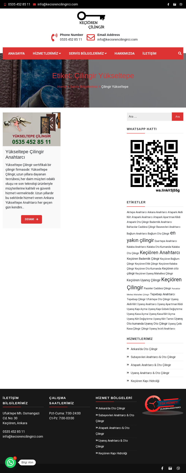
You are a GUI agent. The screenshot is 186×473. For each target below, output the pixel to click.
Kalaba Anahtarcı (136, 246)
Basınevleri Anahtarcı (168, 226)
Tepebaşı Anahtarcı (162, 294)
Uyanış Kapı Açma (137, 309)
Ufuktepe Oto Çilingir (158, 299)
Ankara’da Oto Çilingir (144, 349)
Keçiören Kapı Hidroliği (145, 381)
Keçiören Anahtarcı (160, 252)
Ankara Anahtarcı (157, 212)
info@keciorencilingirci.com (58, 4)
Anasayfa (16, 53)
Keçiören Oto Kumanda (148, 268)
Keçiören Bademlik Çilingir (143, 258)
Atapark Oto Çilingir (138, 222)
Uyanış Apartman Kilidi (170, 304)
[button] (10, 462)
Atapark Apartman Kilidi (166, 217)
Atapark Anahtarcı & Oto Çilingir (151, 365)
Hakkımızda (125, 53)
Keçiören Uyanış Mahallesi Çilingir (154, 273)
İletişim (149, 53)
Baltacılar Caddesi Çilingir (141, 226)
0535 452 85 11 (19, 4)
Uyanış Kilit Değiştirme (140, 318)
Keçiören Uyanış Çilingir (144, 280)
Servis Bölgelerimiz (86, 53)
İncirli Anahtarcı (166, 328)
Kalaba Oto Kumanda (159, 246)
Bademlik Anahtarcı (161, 222)
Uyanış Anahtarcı (147, 304)
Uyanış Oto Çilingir (155, 323)
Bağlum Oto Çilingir (158, 233)
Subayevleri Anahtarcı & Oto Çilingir (153, 357)
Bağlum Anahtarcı (137, 233)
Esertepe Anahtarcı (166, 241)
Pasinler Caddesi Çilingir (157, 288)
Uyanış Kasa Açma (137, 313)
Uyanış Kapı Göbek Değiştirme (165, 309)
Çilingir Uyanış (149, 328)
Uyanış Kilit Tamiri (163, 318)
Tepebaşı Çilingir (136, 299)
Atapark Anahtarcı (142, 217)
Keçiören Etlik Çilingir (146, 263)
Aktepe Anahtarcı (137, 212)
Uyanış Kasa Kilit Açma (162, 313)
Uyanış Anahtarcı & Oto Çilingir (150, 373)
